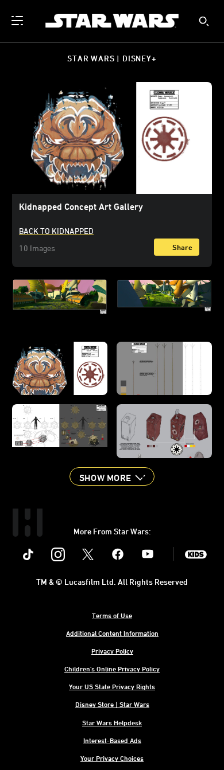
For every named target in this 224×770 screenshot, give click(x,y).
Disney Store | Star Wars (112, 704)
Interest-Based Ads (112, 740)
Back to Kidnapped (56, 231)
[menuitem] (18, 20)
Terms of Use (112, 615)
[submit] (204, 21)
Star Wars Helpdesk (112, 722)
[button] (112, 476)
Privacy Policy (112, 651)
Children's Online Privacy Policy (112, 669)
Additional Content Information (112, 633)
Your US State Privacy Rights (112, 686)
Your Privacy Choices (112, 758)
